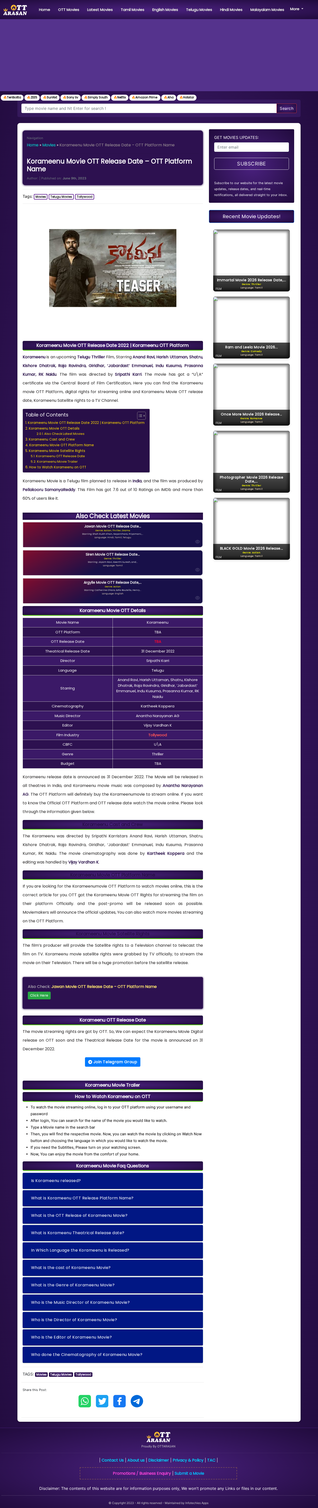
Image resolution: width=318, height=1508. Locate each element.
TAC (211, 1460)
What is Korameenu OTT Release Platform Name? (82, 1198)
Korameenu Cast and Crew (52, 439)
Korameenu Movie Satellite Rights (57, 450)
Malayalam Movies (267, 9)
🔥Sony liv (70, 97)
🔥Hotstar (186, 97)
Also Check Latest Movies (64, 434)
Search (286, 108)
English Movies (165, 9)
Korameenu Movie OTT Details (54, 428)
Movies (49, 145)
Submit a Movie (189, 1473)
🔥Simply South (96, 97)
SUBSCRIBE (251, 164)
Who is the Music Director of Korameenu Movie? (80, 1302)
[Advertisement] (159, 56)
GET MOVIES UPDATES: (236, 137)
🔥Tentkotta (12, 97)
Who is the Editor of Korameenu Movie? (71, 1337)
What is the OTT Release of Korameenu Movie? (79, 1215)
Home (45, 9)
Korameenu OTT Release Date (60, 456)
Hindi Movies (231, 9)
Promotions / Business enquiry (142, 1473)
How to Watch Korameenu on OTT (57, 467)
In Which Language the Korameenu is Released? (80, 1250)
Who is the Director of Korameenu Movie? (74, 1320)
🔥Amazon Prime (145, 97)
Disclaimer (158, 1460)
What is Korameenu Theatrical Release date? (77, 1233)
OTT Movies (68, 9)
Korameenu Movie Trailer (57, 461)
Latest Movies (100, 9)
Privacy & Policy (188, 1460)
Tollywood (84, 197)
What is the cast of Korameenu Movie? (71, 1267)
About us (136, 1460)
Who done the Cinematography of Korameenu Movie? (87, 1354)
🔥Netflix (120, 97)
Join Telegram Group (114, 1062)
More (295, 8)
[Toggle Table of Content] (139, 415)
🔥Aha (169, 97)
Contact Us (113, 1460)
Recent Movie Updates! (251, 216)
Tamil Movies (132, 9)
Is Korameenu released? (56, 1180)
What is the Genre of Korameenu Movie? (73, 1285)
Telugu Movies (199, 9)
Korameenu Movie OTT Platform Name (61, 445)
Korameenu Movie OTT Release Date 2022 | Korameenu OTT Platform (86, 422)
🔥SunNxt (50, 97)
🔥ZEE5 (32, 97)
